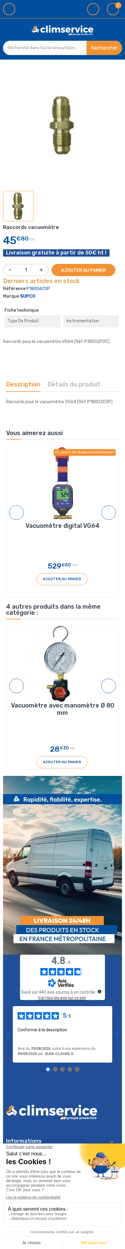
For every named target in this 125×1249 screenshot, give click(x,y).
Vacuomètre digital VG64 (62, 525)
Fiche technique (22, 310)
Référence (14, 288)
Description (23, 384)
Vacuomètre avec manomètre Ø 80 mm (62, 709)
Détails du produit (73, 384)
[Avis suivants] (117, 1034)
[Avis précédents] (8, 1034)
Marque (11, 296)
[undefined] (99, 991)
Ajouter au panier (83, 270)
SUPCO (27, 296)
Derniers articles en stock (41, 281)
